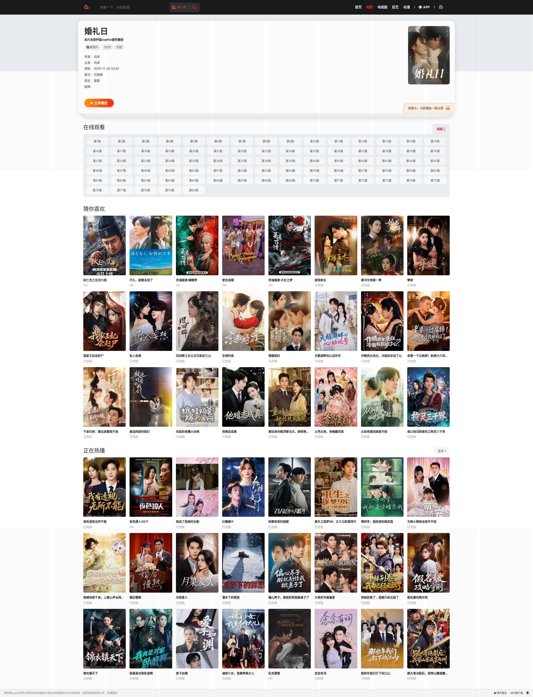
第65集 (194, 180)
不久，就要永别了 (141, 280)
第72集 (362, 180)
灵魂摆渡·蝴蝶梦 (186, 280)
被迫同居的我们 (140, 431)
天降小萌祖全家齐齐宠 (421, 521)
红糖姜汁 (228, 521)
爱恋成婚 (228, 280)
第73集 (387, 180)
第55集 (314, 170)
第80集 (194, 190)
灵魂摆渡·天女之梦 (280, 280)
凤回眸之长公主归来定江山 (193, 355)
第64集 (170, 180)
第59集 (411, 170)
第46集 (97, 170)
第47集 (121, 170)
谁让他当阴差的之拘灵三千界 (426, 431)
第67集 (242, 180)
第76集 (97, 190)
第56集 (339, 170)
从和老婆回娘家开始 (374, 431)
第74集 (411, 180)
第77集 (121, 190)
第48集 (146, 170)
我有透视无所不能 (95, 521)
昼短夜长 (320, 280)
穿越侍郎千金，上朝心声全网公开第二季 (104, 597)
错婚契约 (274, 355)
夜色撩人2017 (139, 521)
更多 (441, 451)
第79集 (169, 190)
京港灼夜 (228, 355)
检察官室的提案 (278, 521)
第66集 (218, 180)
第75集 (435, 180)
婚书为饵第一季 (371, 280)
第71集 (338, 180)
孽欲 (410, 280)
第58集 (387, 170)
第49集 (170, 170)
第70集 (314, 180)
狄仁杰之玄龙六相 (95, 280)
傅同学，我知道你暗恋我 (377, 521)
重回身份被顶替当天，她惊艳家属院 (289, 431)
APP (426, 7)
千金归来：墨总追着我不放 (100, 431)
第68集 (266, 180)
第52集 (242, 170)
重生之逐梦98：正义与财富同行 (335, 521)
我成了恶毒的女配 (187, 521)
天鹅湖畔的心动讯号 (328, 355)
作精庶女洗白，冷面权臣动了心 (381, 355)
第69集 (290, 180)
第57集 (362, 170)
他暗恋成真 (229, 431)
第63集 (146, 180)
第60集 (435, 170)
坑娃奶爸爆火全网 (187, 431)
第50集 (194, 170)
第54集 (290, 170)
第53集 (266, 170)
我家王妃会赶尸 (93, 355)
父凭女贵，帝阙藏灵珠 (329, 431)
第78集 (145, 190)
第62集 (121, 180)
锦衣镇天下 (90, 673)
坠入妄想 (135, 355)
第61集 (97, 180)
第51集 (218, 170)
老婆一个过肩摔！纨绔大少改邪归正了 (428, 355)
